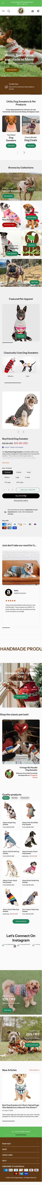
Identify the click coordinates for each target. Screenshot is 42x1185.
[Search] (8, 11)
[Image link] (11, 124)
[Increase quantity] (12, 490)
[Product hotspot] (32, 749)
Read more (5, 463)
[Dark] (38, 11)
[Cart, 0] (32, 11)
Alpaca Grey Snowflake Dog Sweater (30, 823)
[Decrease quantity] (4, 490)
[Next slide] (24, 152)
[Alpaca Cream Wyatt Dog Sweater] (11, 868)
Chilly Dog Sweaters (17, 1177)
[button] (3, 11)
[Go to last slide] (18, 432)
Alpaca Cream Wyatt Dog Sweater (10, 881)
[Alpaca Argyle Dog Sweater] (11, 810)
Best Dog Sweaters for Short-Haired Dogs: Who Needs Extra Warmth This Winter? (20, 1106)
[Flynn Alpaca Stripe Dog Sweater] (31, 897)
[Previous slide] (17, 152)
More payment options (21, 500)
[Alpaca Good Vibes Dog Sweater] (11, 897)
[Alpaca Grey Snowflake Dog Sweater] (31, 810)
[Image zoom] (21, 410)
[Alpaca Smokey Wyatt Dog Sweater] (31, 839)
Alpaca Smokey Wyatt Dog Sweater (29, 852)
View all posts (33, 1070)
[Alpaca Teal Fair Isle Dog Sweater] (11, 839)
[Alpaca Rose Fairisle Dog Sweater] (31, 868)
